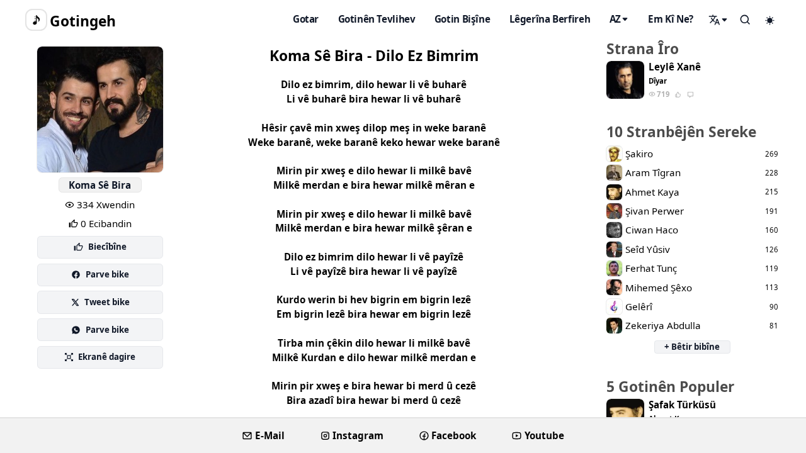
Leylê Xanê (675, 67)
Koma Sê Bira (100, 185)
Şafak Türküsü (682, 405)
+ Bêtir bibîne (692, 346)
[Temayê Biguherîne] (770, 20)
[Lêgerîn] (718, 19)
